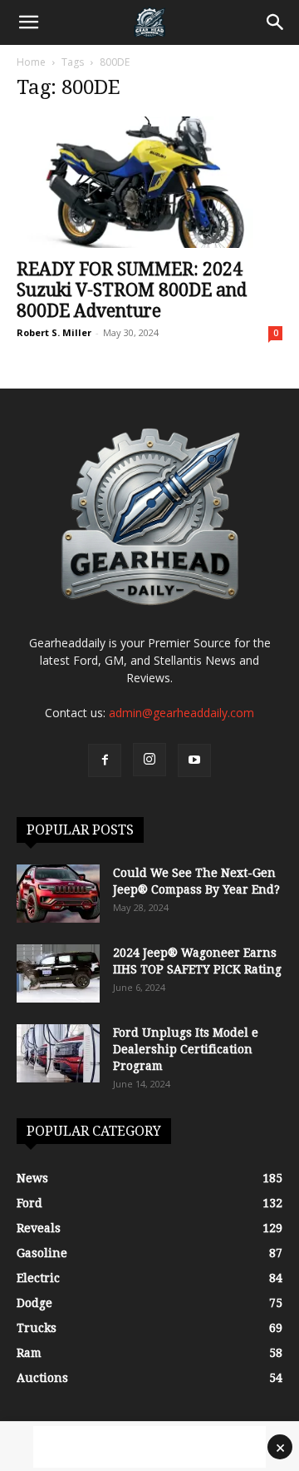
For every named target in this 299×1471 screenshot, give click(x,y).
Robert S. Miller (54, 332)
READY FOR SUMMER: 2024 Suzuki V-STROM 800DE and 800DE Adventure (132, 290)
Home (31, 62)
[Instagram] (149, 759)
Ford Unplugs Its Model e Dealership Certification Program (185, 1049)
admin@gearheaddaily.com (181, 713)
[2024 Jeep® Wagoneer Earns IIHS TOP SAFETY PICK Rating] (58, 973)
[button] (28, 22)
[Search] (275, 22)
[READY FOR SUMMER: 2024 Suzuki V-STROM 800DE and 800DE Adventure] (149, 182)
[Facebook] (104, 760)
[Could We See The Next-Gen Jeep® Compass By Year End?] (58, 893)
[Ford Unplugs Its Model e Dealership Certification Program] (58, 1053)
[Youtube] (194, 760)
